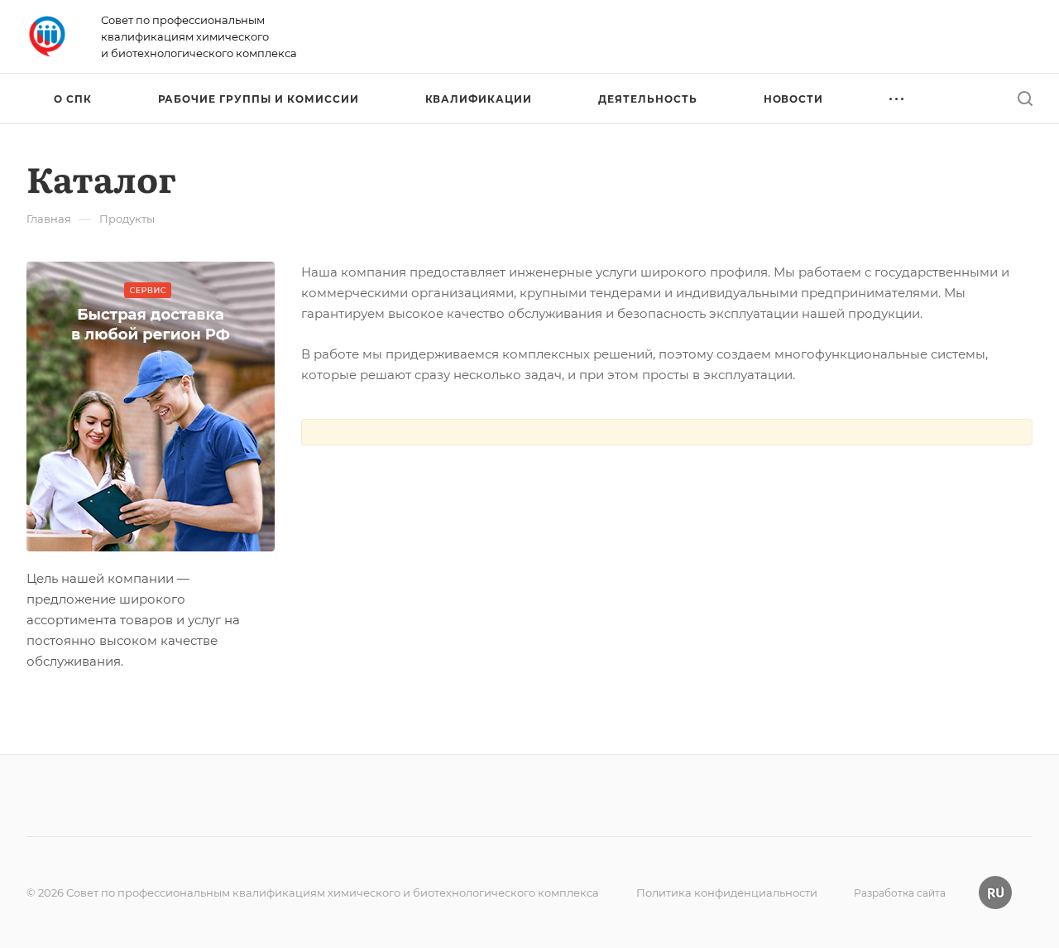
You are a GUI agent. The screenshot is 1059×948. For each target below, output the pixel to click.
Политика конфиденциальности (726, 892)
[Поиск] (1025, 99)
